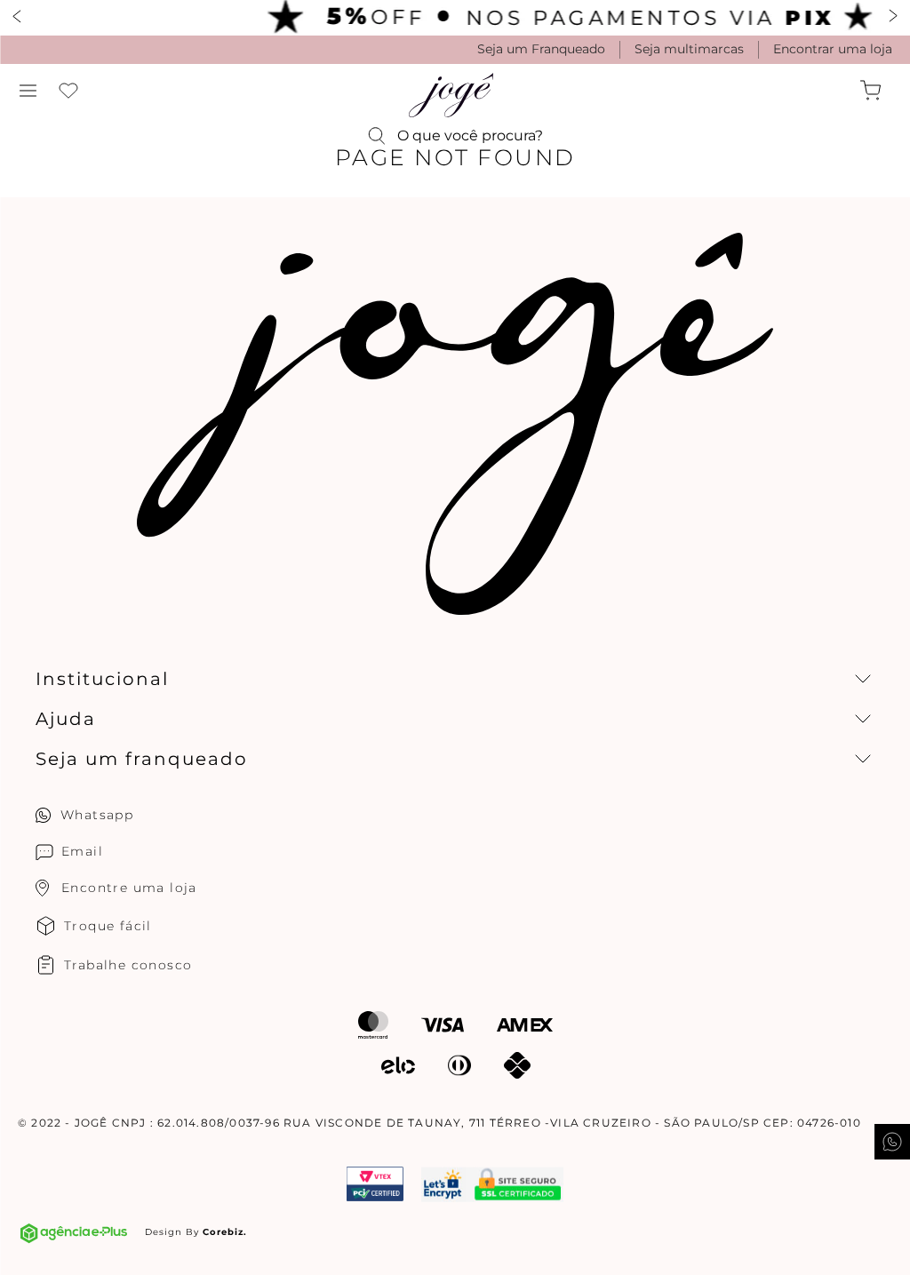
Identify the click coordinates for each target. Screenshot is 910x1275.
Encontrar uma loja (832, 49)
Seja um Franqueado (541, 49)
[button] (28, 90)
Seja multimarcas (689, 49)
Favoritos (68, 91)
